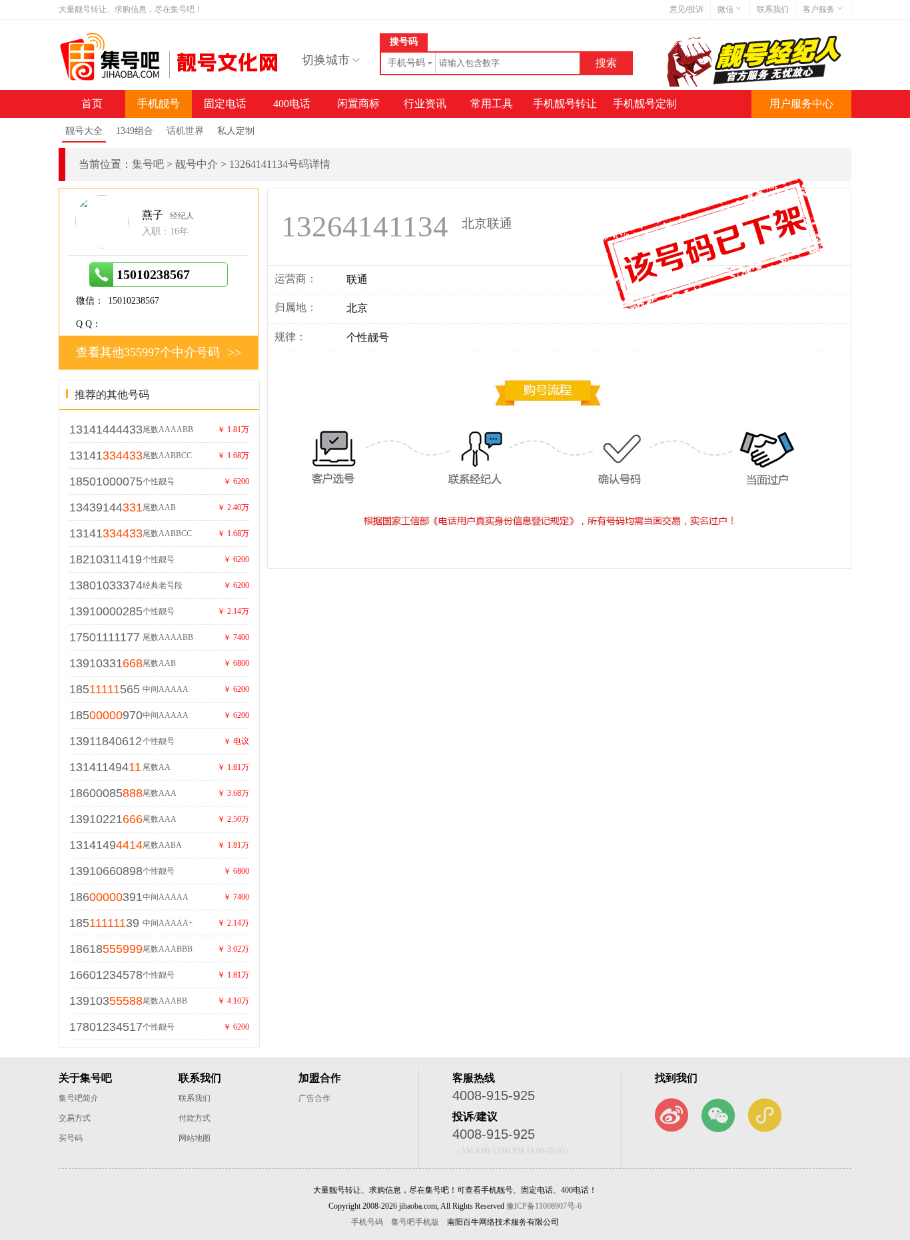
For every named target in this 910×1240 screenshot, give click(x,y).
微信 (725, 9)
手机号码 (367, 1222)
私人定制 (235, 131)
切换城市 (326, 60)
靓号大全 (84, 131)
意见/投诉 (686, 9)
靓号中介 (196, 164)
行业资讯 (425, 103)
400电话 (291, 103)
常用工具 (491, 103)
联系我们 (773, 9)
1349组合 (134, 131)
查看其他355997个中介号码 (148, 352)
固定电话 (225, 103)
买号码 (71, 1138)
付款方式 (195, 1118)
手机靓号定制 (645, 103)
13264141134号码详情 (279, 164)
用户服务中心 (801, 103)
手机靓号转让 (565, 103)
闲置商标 (358, 103)
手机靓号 (158, 103)
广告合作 (314, 1098)
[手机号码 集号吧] (170, 77)
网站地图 (195, 1138)
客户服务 (819, 9)
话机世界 (185, 131)
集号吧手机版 (415, 1222)
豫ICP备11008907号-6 (544, 1206)
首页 (92, 103)
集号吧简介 (79, 1098)
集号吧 (148, 164)
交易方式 (75, 1118)
